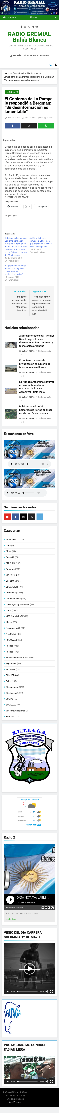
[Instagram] (23, 516)
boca (8, 545)
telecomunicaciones (15, 710)
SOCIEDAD (11, 704)
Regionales (11, 663)
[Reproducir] (7, 991)
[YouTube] (7, 516)
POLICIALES (11, 640)
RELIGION (10, 669)
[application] (29, 968)
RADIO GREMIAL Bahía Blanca (29, 37)
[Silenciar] (46, 991)
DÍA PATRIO (11, 575)
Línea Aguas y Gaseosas (17, 604)
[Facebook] (15, 516)
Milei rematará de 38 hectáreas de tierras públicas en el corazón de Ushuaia (10, 17)
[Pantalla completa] (51, 991)
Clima (8, 551)
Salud (8, 681)
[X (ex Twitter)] (31, 516)
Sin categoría (12, 687)
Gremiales (11, 592)
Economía (11, 581)
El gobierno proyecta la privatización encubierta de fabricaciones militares (34, 364)
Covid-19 (10, 557)
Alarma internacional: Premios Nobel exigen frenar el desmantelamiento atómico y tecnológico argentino (28, 17)
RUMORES (11, 675)
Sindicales (11, 693)
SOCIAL (9, 699)
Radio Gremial (14, 117)
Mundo (9, 622)
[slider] (27, 991)
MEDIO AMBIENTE (15, 616)
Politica (9, 646)
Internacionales (13, 598)
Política (9, 652)
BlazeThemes (14, 1102)
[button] (29, 969)
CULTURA (10, 563)
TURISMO (10, 716)
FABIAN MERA (28, 351)
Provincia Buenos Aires (17, 657)
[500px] (40, 516)
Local (8, 610)
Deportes (10, 569)
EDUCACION (12, 587)
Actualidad (11, 539)
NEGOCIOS (11, 634)
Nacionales (12, 92)
